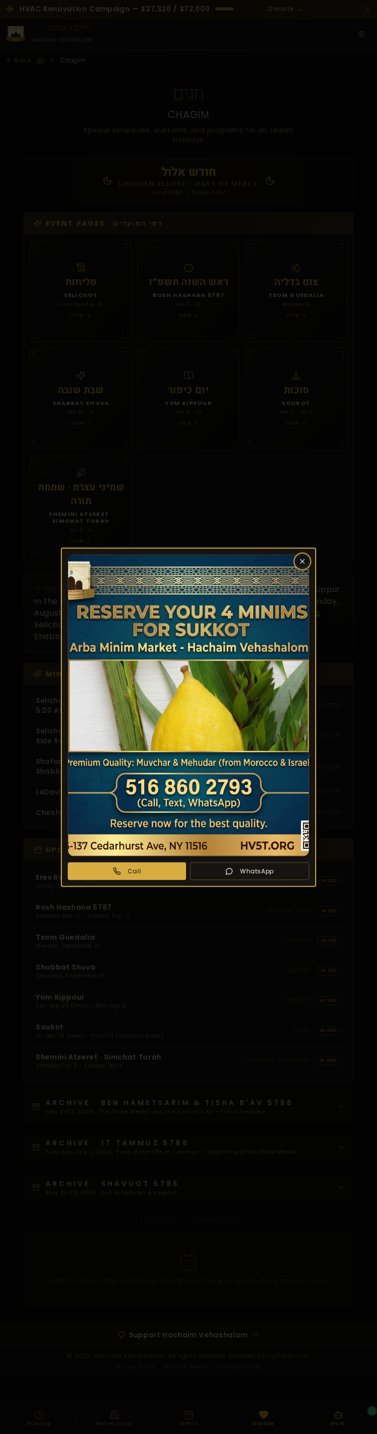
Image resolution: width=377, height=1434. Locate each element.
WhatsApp (257, 870)
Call (134, 870)
